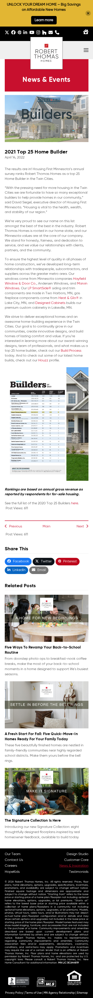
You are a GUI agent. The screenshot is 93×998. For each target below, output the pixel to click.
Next (80, 526)
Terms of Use (33, 993)
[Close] (88, 13)
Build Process (71, 351)
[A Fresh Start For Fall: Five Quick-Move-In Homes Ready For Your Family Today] (46, 705)
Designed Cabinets (50, 303)
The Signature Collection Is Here (33, 820)
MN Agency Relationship (59, 993)
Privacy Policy (14, 993)
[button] (86, 50)
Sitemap (82, 993)
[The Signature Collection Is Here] (46, 791)
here (74, 503)
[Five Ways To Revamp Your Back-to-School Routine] (46, 618)
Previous (15, 526)
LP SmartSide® (39, 288)
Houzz (43, 360)
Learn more (44, 20)
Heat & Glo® (68, 298)
